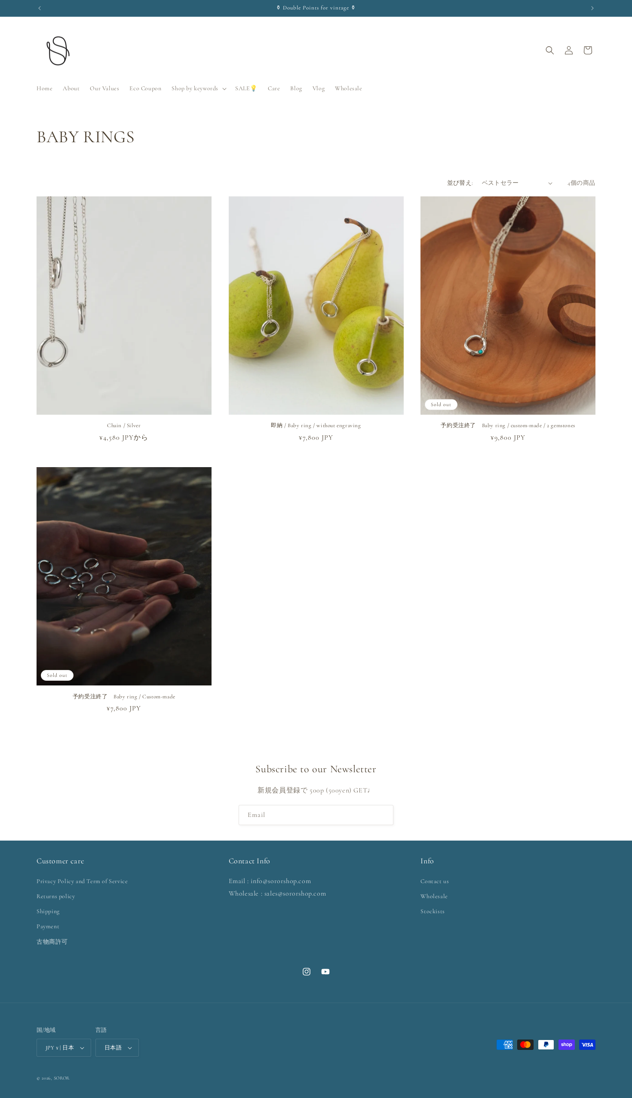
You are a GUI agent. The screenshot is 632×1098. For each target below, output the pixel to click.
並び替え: (460, 183)
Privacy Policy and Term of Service (82, 881)
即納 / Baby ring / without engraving (316, 425)
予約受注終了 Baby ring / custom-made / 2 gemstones (508, 425)
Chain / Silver (124, 425)
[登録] (383, 815)
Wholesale (434, 896)
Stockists (432, 911)
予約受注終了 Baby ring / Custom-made (124, 696)
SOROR (62, 1078)
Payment (48, 926)
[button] (198, 89)
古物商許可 (52, 941)
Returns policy (56, 896)
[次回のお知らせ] (592, 8)
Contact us (434, 881)
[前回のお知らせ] (39, 8)
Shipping (48, 911)
